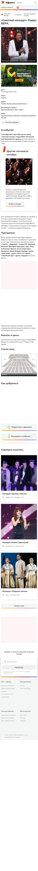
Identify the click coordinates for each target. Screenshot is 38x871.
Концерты (18, 15)
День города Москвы (8, 721)
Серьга (20, 109)
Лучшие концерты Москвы (30, 14)
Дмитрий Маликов (7, 109)
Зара (16, 109)
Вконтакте (23, 715)
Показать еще (19, 606)
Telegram (23, 721)
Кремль (3, 98)
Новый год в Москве (7, 718)
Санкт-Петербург (25, 688)
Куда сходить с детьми (8, 715)
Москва (22, 685)
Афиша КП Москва (7, 14)
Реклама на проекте (7, 685)
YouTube (22, 718)
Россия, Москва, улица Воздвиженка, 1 (14, 104)
